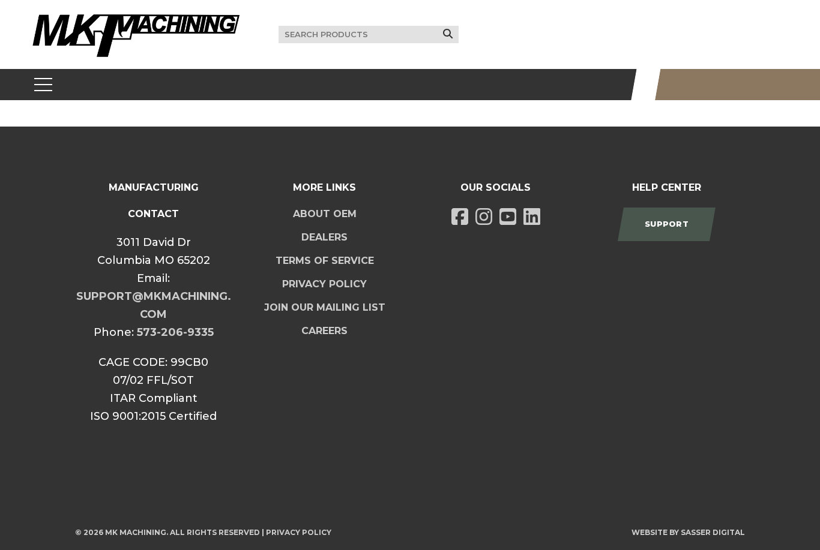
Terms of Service (325, 260)
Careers (324, 330)
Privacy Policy (324, 284)
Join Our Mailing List (324, 307)
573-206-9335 (175, 332)
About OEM (325, 214)
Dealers (324, 237)
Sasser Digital (713, 532)
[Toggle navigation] (43, 84)
